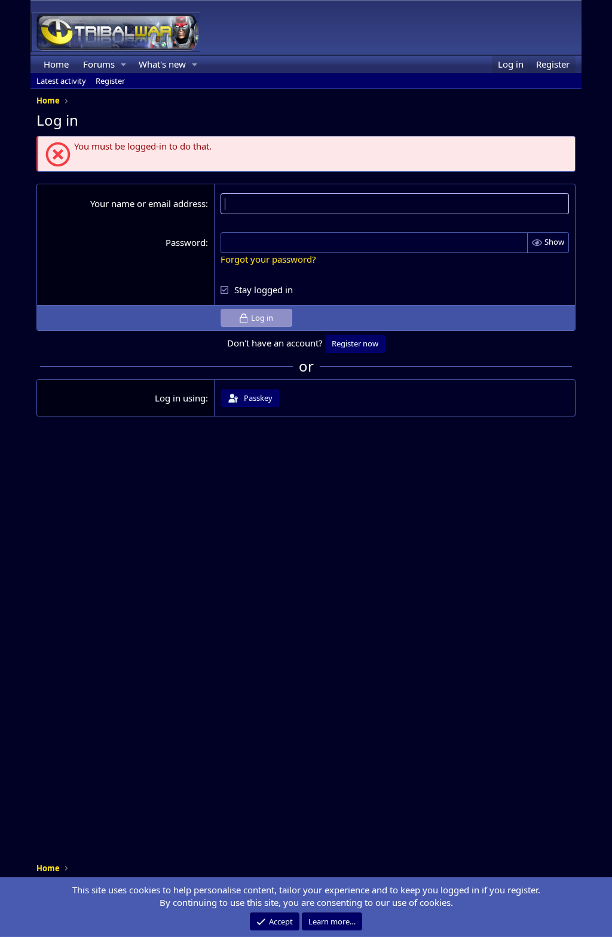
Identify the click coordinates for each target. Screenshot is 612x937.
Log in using (180, 398)
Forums (99, 64)
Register (110, 80)
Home (56, 64)
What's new (162, 64)
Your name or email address (148, 203)
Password (186, 242)
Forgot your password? (268, 259)
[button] (123, 64)
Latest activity (61, 80)
